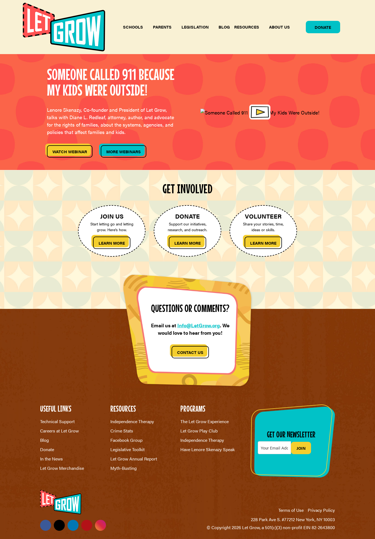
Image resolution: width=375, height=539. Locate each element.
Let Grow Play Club (199, 431)
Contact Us (190, 352)
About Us (279, 27)
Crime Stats (121, 431)
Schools (133, 27)
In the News (51, 459)
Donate (323, 27)
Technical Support (57, 421)
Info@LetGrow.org (198, 325)
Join (301, 448)
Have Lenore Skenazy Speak (207, 449)
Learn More (112, 242)
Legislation (195, 27)
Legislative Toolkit (127, 449)
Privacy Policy (321, 510)
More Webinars (123, 151)
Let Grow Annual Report (133, 459)
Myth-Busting (123, 468)
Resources (246, 27)
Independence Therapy (132, 421)
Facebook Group (126, 440)
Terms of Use (291, 510)
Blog (224, 27)
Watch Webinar (69, 151)
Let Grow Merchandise (62, 468)
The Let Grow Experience (204, 421)
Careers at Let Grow (59, 431)
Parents (162, 27)
